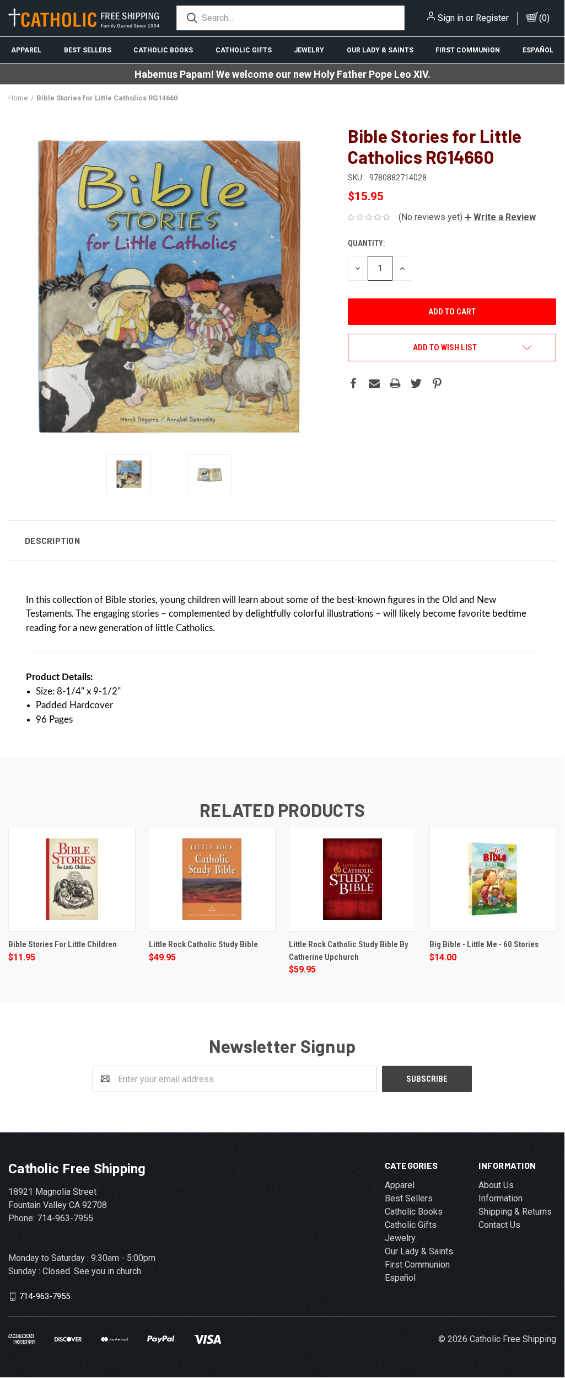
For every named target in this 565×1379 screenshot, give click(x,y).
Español (538, 50)
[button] (500, 217)
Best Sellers (87, 50)
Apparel (26, 50)
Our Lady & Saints (380, 50)
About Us (496, 1185)
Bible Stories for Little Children (62, 944)
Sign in (451, 18)
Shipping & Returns (515, 1211)
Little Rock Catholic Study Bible (203, 944)
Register (492, 18)
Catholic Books (163, 50)
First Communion (467, 50)
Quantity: (366, 243)
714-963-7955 (44, 1296)
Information (500, 1198)
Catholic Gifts (244, 50)
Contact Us (499, 1225)
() (544, 18)
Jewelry (309, 50)
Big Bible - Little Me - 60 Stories (484, 944)
